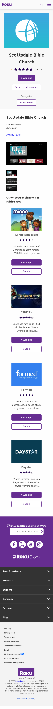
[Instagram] (39, 544)
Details (26, 271)
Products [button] (8, 580)
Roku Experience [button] (12, 571)
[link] (26, 557)
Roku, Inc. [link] (19, 681)
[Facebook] (13, 544)
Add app (26, 78)
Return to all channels (26, 87)
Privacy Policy (13, 135)
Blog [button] (5, 617)
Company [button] (8, 599)
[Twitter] (22, 544)
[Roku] (6, 4)
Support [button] (7, 590)
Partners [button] (7, 608)
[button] (49, 4)
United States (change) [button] (26, 698)
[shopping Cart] (41, 5)
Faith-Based (26, 102)
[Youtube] (30, 544)
